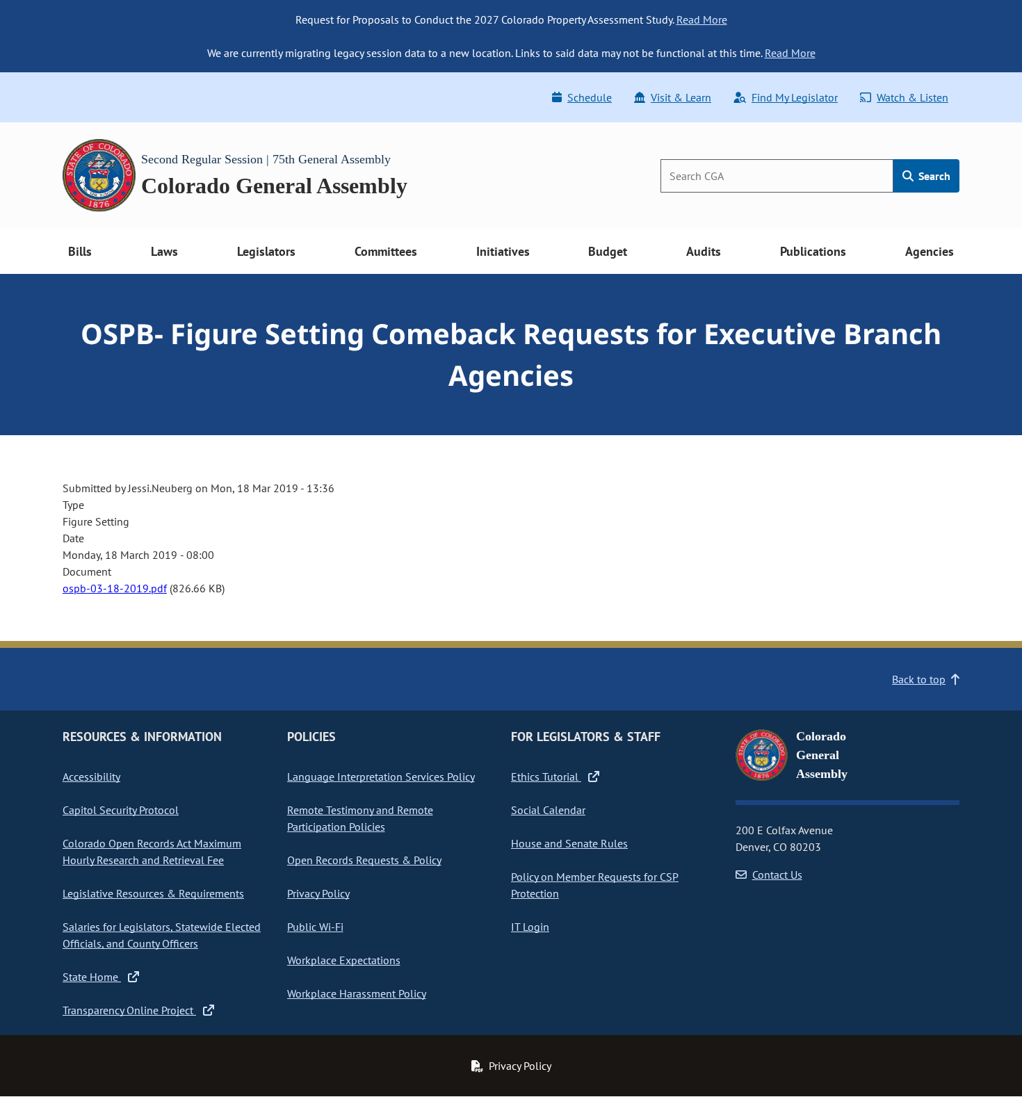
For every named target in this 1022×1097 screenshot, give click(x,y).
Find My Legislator (795, 97)
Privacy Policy (318, 893)
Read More (701, 19)
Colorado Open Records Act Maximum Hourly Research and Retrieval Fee (152, 851)
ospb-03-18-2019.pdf (115, 588)
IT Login (530, 927)
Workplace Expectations (343, 960)
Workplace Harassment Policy (356, 993)
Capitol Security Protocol (121, 810)
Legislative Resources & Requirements (153, 893)
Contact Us (777, 874)
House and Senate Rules (569, 843)
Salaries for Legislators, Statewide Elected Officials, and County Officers (162, 935)
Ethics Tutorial (546, 776)
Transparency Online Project (129, 1010)
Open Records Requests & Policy (364, 860)
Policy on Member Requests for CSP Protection (595, 885)
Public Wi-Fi (315, 927)
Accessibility (91, 776)
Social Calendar (548, 810)
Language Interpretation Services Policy (381, 776)
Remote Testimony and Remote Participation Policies (360, 818)
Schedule (589, 97)
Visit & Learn (681, 97)
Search (933, 176)
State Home (92, 977)
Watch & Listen (912, 97)
